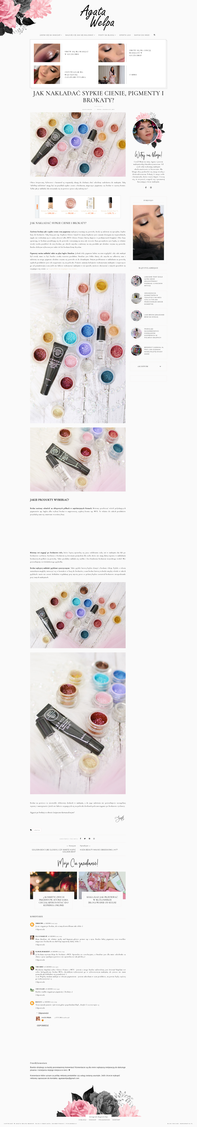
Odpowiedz (40, 929)
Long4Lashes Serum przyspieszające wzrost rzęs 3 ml (90, 211)
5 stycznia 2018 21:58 (62, 1017)
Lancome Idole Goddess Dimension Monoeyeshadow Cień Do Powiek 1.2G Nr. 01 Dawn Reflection (70, 211)
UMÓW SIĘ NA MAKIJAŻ (50, 35)
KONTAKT (116, 1120)
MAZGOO (39, 1002)
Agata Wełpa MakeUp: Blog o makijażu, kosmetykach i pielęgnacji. (47, 1123)
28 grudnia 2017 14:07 (51, 967)
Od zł (50, 213)
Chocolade (40, 989)
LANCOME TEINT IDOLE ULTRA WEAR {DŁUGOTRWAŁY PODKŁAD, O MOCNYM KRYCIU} (153, 281)
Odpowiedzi (43, 1013)
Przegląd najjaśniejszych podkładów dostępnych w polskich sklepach (152, 333)
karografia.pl (186, 1123)
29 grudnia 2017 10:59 (50, 1002)
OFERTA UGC (125, 35)
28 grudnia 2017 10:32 (55, 936)
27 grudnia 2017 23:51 (51, 923)
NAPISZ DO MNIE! (142, 35)
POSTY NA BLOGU (106, 35)
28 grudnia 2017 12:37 (57, 951)
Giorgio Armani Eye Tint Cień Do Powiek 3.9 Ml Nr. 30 (110, 211)
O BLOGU (82, 1120)
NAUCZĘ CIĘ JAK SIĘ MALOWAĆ (79, 35)
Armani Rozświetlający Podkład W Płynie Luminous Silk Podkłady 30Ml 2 (50, 211)
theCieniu (39, 967)
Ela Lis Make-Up (41, 936)
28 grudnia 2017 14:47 (52, 989)
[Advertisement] (78, 535)
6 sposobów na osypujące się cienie (62, 269)
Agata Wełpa (46, 1017)
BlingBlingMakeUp (43, 951)
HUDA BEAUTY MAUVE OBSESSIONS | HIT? (99, 850)
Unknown (39, 923)
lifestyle (37, 830)
